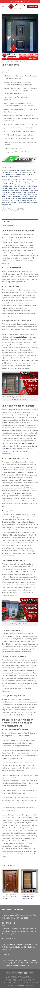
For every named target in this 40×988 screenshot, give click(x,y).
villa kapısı (20, 202)
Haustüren (30, 180)
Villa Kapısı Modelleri (19, 61)
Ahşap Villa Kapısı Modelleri (23, 170)
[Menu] (3, 6)
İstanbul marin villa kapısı (25, 186)
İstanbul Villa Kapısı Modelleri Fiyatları (18, 196)
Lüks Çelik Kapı (29, 947)
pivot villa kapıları (10, 200)
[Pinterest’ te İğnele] (18, 209)
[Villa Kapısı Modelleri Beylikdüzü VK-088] (29, 881)
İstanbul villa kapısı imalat (20, 194)
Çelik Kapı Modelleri (9, 944)
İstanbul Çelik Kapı (16, 947)
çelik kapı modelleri (14, 636)
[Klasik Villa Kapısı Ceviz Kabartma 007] (10, 881)
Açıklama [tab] (5, 221)
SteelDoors (26, 200)
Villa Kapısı (12, 170)
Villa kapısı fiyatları (19, 493)
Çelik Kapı (12, 981)
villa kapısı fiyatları (28, 202)
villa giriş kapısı (12, 202)
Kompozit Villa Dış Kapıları (20, 198)
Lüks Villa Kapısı (13, 931)
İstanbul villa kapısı (27, 443)
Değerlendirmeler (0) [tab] (9, 225)
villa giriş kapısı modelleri (29, 360)
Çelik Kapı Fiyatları (24, 944)
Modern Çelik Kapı (8, 949)
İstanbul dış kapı (14, 182)
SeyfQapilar (19, 200)
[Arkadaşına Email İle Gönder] (14, 209)
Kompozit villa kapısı (20, 337)
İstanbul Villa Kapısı (12, 977)
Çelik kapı (5, 790)
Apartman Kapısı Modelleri (28, 982)
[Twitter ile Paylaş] (11, 209)
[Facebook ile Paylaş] (7, 209)
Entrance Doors (11, 180)
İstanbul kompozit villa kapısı (10, 186)
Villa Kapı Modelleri (28, 977)
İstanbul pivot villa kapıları (27, 188)
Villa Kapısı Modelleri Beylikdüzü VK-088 (27, 897)
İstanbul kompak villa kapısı (9, 184)
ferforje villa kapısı (21, 180)
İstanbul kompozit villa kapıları (26, 184)
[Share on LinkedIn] (22, 209)
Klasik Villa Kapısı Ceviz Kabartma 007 (9, 897)
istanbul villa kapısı (26, 192)
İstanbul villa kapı (16, 192)
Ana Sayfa (5, 61)
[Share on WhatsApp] (3, 209)
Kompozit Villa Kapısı (18, 928)
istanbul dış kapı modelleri (26, 182)
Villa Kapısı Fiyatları (9, 934)
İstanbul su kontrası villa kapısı (24, 190)
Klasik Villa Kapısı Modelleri (13, 174)
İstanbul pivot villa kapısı (8, 190)
